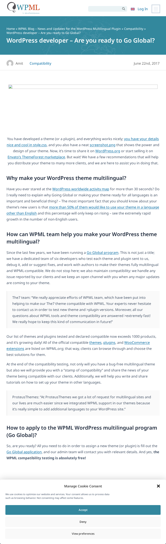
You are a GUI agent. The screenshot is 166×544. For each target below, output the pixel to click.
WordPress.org (107, 151)
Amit (19, 63)
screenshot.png (102, 144)
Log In (143, 8)
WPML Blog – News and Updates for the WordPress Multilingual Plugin (69, 29)
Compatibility (133, 29)
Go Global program (102, 252)
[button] (158, 486)
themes (95, 342)
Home (10, 29)
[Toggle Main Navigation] (156, 9)
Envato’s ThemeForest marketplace (36, 157)
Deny (83, 522)
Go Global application (24, 452)
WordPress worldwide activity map (80, 189)
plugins (109, 342)
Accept (83, 510)
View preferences (83, 534)
